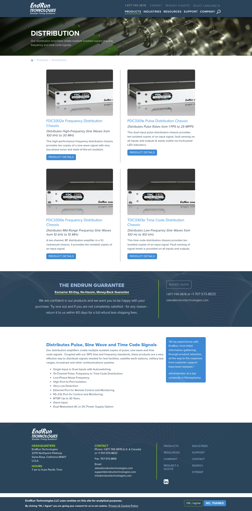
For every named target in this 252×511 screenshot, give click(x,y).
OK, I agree (194, 503)
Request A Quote (171, 467)
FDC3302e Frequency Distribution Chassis (74, 123)
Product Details (61, 157)
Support (191, 12)
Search (218, 12)
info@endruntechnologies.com (113, 475)
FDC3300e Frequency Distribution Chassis (74, 222)
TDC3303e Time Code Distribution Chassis (155, 222)
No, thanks (215, 503)
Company (207, 12)
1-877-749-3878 (135, 5)
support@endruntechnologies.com (115, 472)
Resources (173, 12)
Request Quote (179, 284)
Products (133, 12)
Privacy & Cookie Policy (123, 505)
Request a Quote (178, 5)
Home (32, 60)
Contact (156, 5)
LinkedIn (166, 481)
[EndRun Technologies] (43, 9)
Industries (152, 12)
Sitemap (197, 472)
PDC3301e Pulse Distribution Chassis (157, 121)
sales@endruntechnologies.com (187, 300)
